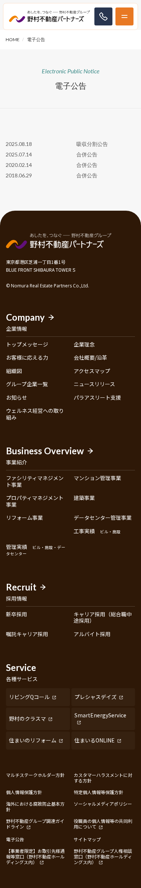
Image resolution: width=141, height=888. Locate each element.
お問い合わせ (103, 16)
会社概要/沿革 (90, 357)
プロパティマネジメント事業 (35, 501)
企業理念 (84, 344)
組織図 (14, 371)
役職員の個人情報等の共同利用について (103, 824)
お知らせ (16, 397)
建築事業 (84, 498)
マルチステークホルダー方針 (35, 775)
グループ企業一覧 (27, 384)
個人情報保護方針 (24, 792)
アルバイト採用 (92, 634)
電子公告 (15, 839)
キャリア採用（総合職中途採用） (103, 617)
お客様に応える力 (27, 357)
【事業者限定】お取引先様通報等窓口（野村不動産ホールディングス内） (35, 856)
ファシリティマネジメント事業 (35, 481)
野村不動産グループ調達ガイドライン (35, 824)
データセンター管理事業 (103, 518)
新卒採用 (16, 614)
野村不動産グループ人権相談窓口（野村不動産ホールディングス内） (103, 856)
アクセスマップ (92, 371)
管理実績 (35, 550)
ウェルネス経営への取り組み (35, 414)
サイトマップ (87, 839)
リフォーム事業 (24, 518)
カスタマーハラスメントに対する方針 (103, 777)
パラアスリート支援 (97, 397)
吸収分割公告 (92, 144)
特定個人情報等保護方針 (98, 792)
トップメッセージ (27, 344)
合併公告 (86, 154)
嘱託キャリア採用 (27, 634)
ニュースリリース (94, 384)
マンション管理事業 (97, 478)
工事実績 (97, 531)
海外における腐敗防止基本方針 (35, 806)
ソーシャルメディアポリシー (103, 804)
